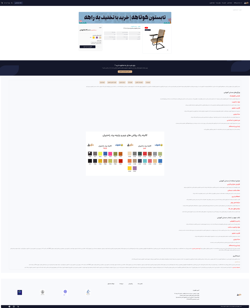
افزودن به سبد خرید (87, 47)
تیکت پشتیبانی (18, 3)
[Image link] (239, 294)
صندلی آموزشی (235, 9)
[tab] (148, 82)
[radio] (100, 37)
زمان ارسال (99, 40)
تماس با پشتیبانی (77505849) (193, 299)
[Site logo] (246, 3)
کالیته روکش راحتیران (97, 35)
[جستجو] (12, 3)
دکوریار (240, 9)
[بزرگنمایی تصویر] (167, 50)
